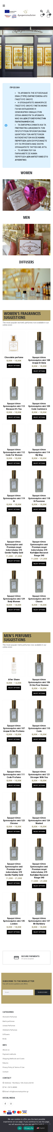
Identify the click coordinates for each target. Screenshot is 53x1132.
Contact (5, 1072)
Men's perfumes (8, 1021)
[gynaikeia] (26, 181)
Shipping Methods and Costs (13, 1059)
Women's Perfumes (10, 1017)
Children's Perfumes (10, 1030)
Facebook (5, 1103)
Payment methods (9, 1054)
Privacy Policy (30, 1128)
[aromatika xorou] (26, 270)
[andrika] (26, 225)
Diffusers (6, 1034)
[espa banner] (10, 10)
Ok (20, 1128)
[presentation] (5, 52)
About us (6, 1050)
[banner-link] (26, 51)
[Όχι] (49, 1124)
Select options (14, 365)
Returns (5, 1063)
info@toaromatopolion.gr (18, 1091)
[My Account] (48, 11)
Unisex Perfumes (9, 1026)
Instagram (10, 1103)
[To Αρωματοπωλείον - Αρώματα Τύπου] (26, 13)
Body (4, 1039)
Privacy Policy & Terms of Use (13, 1067)
